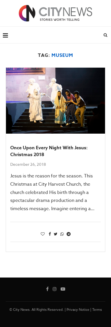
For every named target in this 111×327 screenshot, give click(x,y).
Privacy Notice (78, 309)
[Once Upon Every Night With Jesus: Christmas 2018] (55, 101)
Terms (97, 309)
